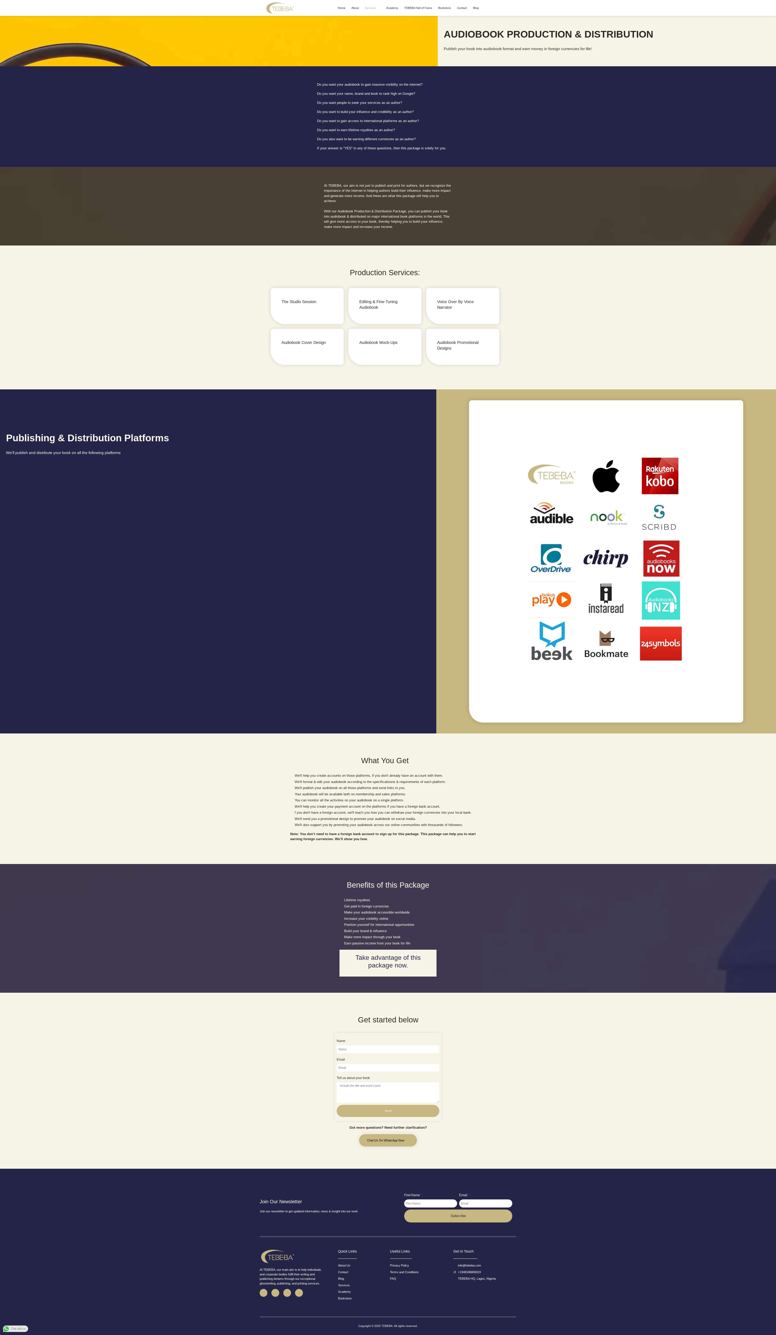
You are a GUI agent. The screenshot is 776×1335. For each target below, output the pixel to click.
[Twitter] (275, 1293)
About (355, 7)
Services (370, 7)
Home (341, 7)
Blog (476, 7)
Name (341, 1041)
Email (341, 1059)
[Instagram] (287, 1293)
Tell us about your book (353, 1078)
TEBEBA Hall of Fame (418, 7)
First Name (412, 1195)
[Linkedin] (299, 1293)
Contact (462, 7)
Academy (392, 7)
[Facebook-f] (263, 1293)
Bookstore (444, 7)
